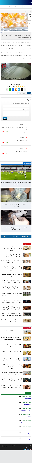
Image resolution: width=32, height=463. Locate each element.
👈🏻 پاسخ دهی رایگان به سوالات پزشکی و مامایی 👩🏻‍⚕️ (16, 237)
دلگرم (29, 440)
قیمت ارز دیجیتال (26, 410)
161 (3, 32)
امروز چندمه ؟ (27, 398)
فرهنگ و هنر (27, 404)
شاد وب (29, 428)
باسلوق (24, 93)
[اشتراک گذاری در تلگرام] (19, 89)
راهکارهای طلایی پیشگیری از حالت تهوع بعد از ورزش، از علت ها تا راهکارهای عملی (12, 359)
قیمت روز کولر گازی (26, 422)
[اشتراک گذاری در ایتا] (16, 89)
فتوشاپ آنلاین (24, 447)
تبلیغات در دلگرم (17, 446)
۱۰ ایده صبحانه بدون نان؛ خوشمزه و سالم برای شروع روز (12, 345)
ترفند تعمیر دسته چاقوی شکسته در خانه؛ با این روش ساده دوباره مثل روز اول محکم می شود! (11, 366)
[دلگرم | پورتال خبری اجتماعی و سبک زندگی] (30, 3)
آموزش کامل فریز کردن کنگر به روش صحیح (11, 351)
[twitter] (25, 449)
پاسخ (25, 132)
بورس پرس (28, 416)
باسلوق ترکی (20, 93)
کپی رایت (11, 446)
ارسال (5, 118)
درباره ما (27, 446)
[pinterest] (30, 449)
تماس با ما (23, 446)
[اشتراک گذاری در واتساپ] (10, 89)
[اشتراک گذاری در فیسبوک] (13, 89)
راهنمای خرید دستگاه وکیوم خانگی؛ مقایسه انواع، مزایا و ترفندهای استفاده (12, 373)
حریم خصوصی (5, 446)
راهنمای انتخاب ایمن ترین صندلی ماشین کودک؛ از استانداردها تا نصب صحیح (12, 380)
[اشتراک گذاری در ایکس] (22, 89)
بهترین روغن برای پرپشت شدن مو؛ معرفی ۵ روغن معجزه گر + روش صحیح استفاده (12, 386)
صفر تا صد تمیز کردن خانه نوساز (12, 331)
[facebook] (28, 449)
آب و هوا (29, 447)
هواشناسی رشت (26, 434)
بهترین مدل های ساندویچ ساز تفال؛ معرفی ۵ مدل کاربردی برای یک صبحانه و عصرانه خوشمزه (12, 339)
